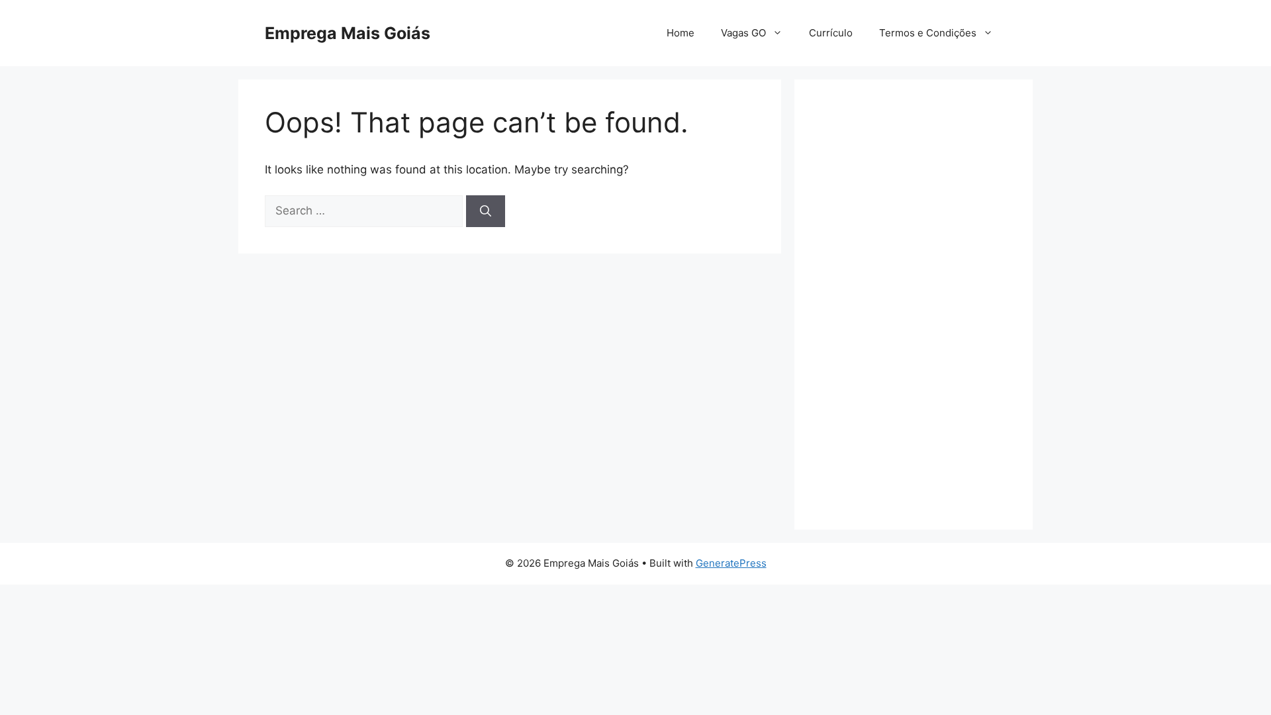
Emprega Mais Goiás (347, 33)
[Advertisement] (913, 304)
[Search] (485, 211)
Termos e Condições (927, 32)
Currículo (831, 32)
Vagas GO (743, 32)
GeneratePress (731, 563)
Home (680, 32)
